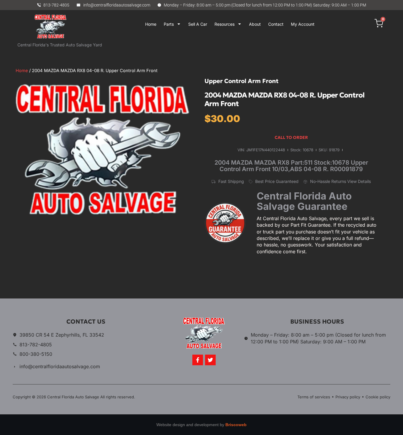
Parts (169, 24)
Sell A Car (197, 24)
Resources (224, 24)
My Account (302, 24)
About (255, 24)
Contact (276, 24)
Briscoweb (236, 424)
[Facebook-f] (197, 360)
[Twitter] (210, 360)
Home (150, 24)
